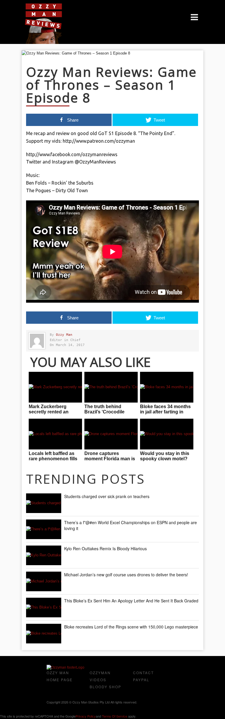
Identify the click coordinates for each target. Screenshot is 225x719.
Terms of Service (114, 716)
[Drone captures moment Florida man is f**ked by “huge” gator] (111, 434)
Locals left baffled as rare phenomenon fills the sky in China (53, 458)
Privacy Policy (86, 716)
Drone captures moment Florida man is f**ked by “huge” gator (109, 458)
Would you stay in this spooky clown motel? (164, 456)
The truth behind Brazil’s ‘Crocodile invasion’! (104, 412)
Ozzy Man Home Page (60, 676)
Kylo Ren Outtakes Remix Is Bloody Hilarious (105, 548)
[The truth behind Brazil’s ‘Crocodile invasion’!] (111, 387)
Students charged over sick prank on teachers (106, 496)
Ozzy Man (64, 335)
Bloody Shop (105, 686)
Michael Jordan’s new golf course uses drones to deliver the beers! (126, 574)
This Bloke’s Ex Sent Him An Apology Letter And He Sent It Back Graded (131, 601)
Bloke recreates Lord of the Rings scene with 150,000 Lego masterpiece (131, 627)
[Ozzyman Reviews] (65, 667)
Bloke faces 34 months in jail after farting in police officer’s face (165, 412)
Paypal (141, 679)
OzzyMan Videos (100, 676)
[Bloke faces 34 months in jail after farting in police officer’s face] (167, 387)
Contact (143, 672)
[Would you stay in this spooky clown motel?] (167, 434)
